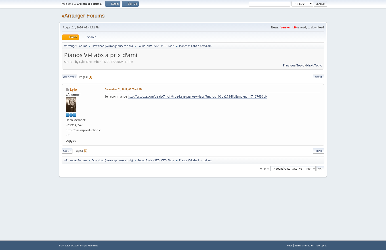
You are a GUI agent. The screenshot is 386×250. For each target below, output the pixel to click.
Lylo (73, 89)
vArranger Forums (83, 16)
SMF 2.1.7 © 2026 (69, 245)
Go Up (67, 150)
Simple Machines (89, 245)
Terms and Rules (304, 245)
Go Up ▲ (322, 245)
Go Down (69, 77)
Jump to (264, 168)
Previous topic (293, 65)
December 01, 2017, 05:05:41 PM (123, 89)
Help (289, 245)
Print (318, 77)
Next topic (314, 65)
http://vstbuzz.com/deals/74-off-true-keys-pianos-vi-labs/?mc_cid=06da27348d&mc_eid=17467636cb (197, 96)
